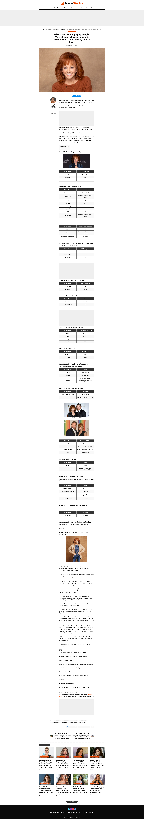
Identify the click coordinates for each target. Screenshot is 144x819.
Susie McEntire (82, 722)
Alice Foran (58, 720)
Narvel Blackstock (55, 722)
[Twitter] (69, 809)
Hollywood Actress (72, 31)
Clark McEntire (74, 720)
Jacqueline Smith (83, 720)
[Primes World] (72, 3)
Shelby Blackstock (73, 722)
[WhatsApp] (88, 727)
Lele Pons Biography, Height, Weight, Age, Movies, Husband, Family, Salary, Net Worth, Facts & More (45, 763)
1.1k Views (76, 45)
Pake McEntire (64, 722)
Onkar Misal (70, 45)
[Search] (104, 7)
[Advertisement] (34, 18)
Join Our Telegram (77, 95)
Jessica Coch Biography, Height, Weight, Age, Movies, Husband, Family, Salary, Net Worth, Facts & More (97, 790)
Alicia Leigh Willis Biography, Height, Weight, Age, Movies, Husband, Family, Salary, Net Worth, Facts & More (53, 109)
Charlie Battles (66, 720)
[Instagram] (71, 809)
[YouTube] (73, 809)
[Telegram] (92, 727)
